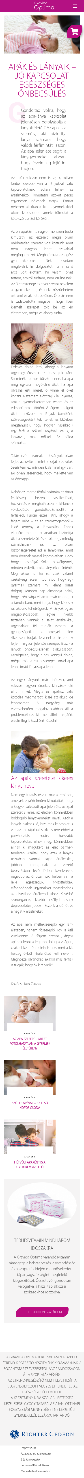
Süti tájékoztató (30, 1459)
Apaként (30, 1033)
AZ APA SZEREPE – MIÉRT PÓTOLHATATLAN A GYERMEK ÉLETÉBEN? (29, 1044)
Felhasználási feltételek (35, 1465)
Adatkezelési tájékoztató (36, 1454)
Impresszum (28, 1448)
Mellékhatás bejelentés (35, 1471)
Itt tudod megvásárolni (44, 1312)
